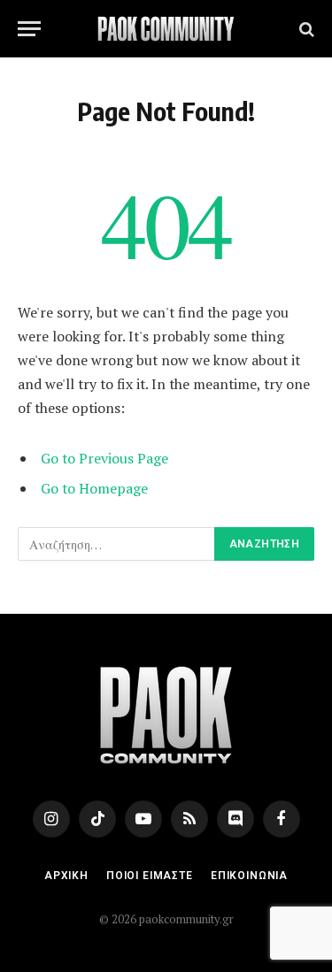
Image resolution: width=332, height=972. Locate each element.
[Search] (305, 29)
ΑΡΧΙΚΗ (66, 875)
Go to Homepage (94, 488)
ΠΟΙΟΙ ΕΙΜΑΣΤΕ (149, 875)
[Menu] (29, 29)
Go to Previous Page (104, 458)
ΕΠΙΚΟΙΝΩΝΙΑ (249, 875)
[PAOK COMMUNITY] (166, 28)
